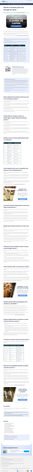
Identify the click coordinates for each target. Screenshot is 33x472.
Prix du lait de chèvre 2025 (8, 427)
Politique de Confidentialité (18, 468)
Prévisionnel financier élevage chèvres (9, 431)
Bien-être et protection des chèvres (9, 430)
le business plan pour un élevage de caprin (21, 12)
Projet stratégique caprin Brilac (8, 424)
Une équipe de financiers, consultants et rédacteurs (18, 68)
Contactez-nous (28, 468)
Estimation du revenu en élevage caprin (9, 432)
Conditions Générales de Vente (12, 468)
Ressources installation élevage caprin (9, 425)
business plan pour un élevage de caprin (20, 184)
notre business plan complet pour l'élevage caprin (23, 35)
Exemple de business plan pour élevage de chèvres (10, 437)
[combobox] (22, 2)
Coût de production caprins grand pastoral (9, 426)
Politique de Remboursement (23, 468)
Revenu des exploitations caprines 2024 (9, 428)
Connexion (28, 0)
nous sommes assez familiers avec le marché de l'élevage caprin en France (18, 80)
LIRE (26, 451)
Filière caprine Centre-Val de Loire (8, 429)
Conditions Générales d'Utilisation (6, 468)
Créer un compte (30, 0)
